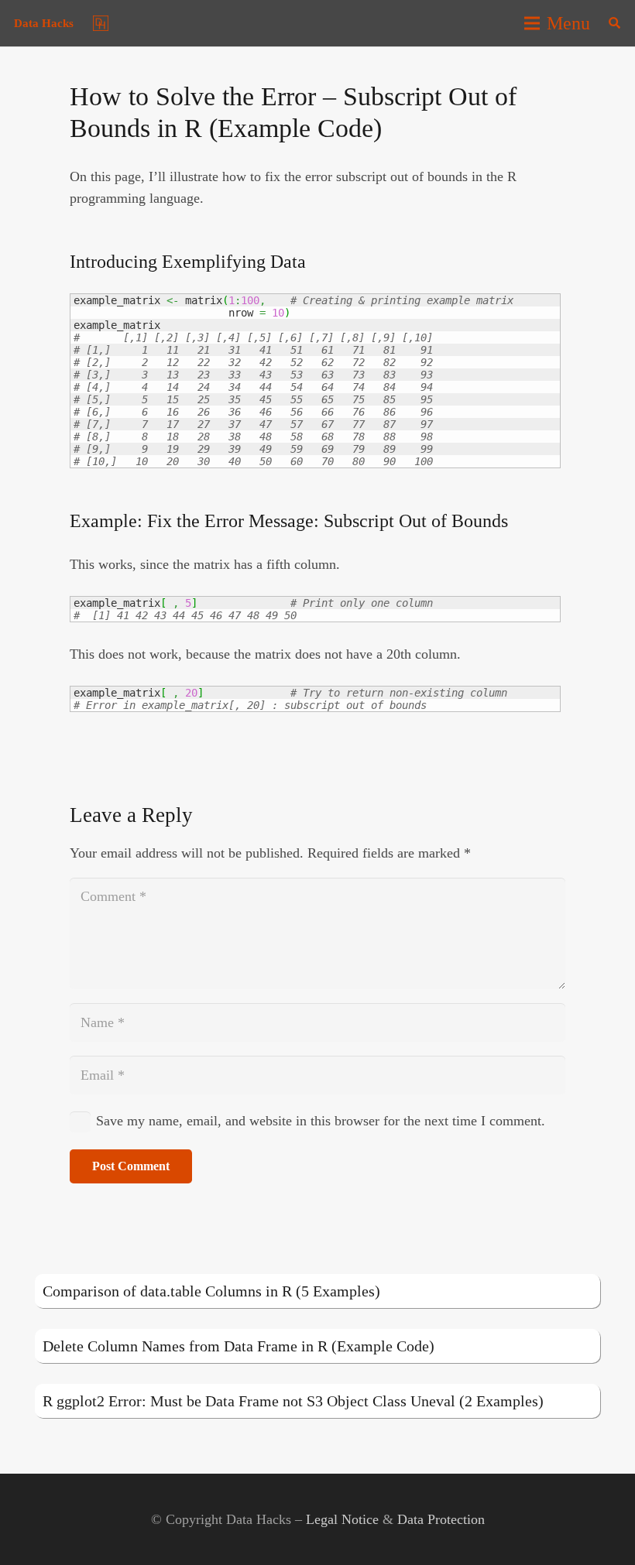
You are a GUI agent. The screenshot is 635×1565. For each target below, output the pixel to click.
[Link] (100, 23)
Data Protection (441, 1519)
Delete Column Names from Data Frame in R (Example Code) (238, 1345)
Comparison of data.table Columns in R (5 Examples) (211, 1291)
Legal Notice (342, 1519)
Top (598, 1528)
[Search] (614, 23)
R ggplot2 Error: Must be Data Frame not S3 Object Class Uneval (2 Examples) (293, 1400)
